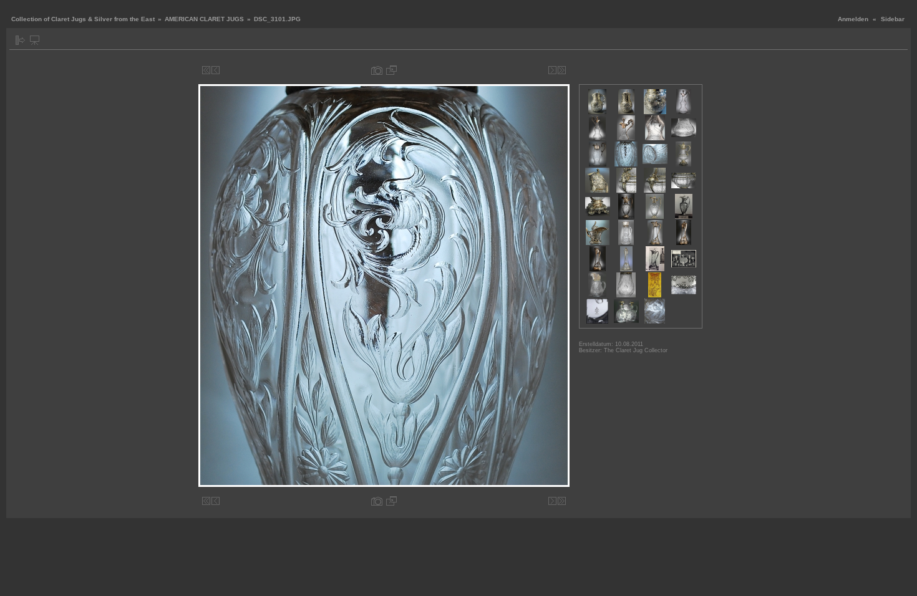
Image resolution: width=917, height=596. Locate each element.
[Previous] (215, 70)
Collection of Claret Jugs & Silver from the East (83, 19)
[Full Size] (391, 70)
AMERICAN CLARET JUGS (204, 19)
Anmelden (853, 19)
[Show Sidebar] (20, 40)
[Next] (552, 70)
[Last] (561, 70)
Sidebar (893, 19)
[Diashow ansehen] (34, 40)
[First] (206, 70)
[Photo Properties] (376, 70)
